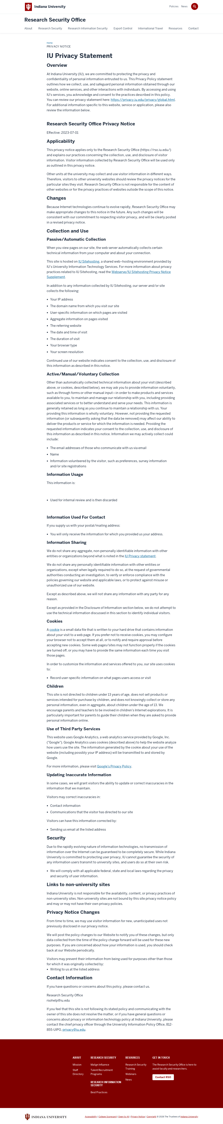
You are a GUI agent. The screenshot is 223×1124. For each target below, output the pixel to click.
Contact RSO (163, 1077)
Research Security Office (55, 20)
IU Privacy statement (140, 556)
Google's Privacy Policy (114, 766)
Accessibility (91, 1116)
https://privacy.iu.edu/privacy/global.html (143, 100)
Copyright (151, 1116)
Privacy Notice (138, 1116)
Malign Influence (100, 1064)
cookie (54, 630)
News (128, 1079)
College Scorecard (108, 1116)
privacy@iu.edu (74, 1030)
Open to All (123, 1116)
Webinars (130, 1074)
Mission (77, 1064)
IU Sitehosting (88, 261)
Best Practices (99, 1092)
